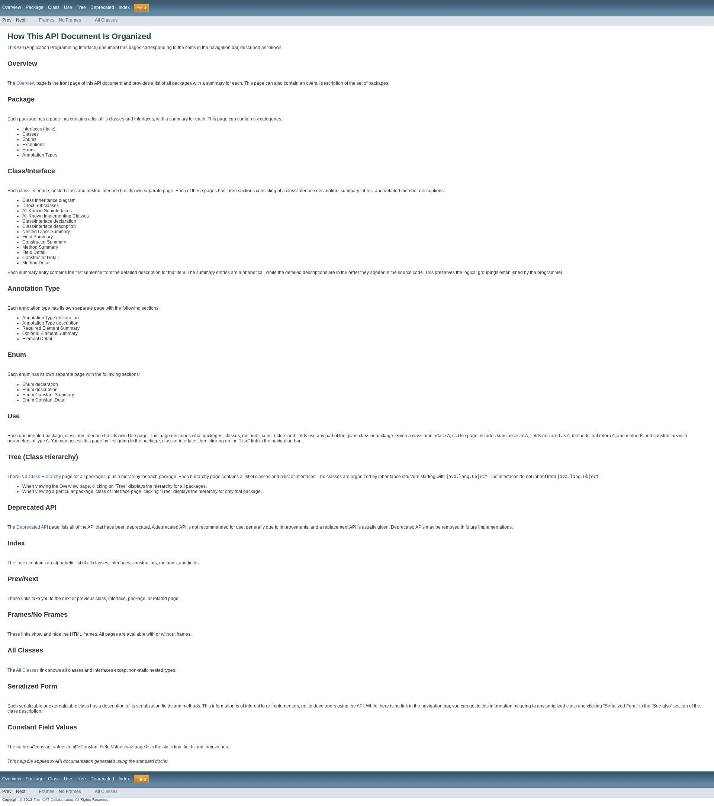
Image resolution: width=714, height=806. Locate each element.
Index (124, 7)
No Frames (70, 20)
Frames (46, 20)
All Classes (106, 20)
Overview (11, 7)
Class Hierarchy (45, 476)
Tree (81, 7)
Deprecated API (32, 527)
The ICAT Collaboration (53, 799)
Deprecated (102, 7)
